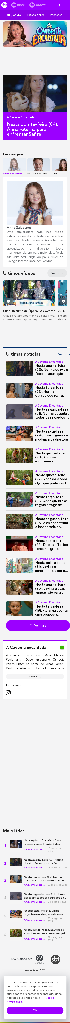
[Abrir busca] (58, 5)
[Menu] (66, 5)
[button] (38, 368)
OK (35, 1010)
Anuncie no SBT (35, 970)
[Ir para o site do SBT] (55, 959)
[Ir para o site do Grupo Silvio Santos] (29, 959)
